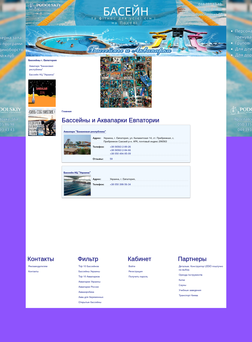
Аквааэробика (86, 291)
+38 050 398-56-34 (120, 184)
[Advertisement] (126, 225)
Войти (132, 266)
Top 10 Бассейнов (89, 266)
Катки (182, 279)
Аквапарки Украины (89, 281)
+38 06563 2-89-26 (120, 146)
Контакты (33, 271)
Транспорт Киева (188, 295)
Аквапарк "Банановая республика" (41, 67)
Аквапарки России (89, 286)
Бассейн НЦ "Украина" (41, 74)
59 (111, 158)
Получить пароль (138, 276)
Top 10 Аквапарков (89, 276)
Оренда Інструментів (190, 274)
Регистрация (136, 271)
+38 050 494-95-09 (120, 153)
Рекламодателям (37, 266)
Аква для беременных (91, 297)
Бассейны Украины (89, 271)
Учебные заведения (190, 290)
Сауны (182, 285)
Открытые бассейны (90, 302)
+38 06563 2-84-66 (120, 150)
